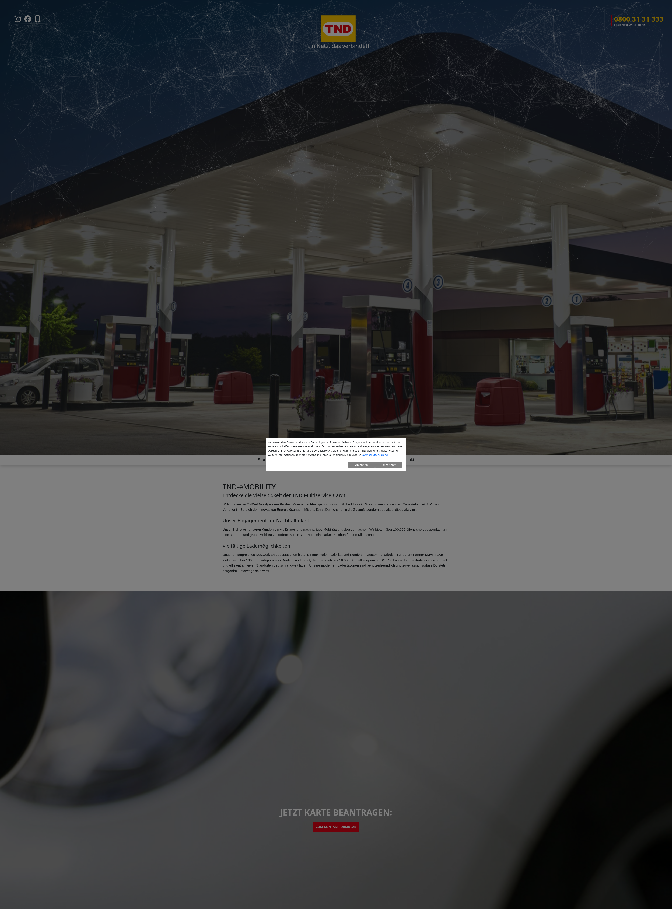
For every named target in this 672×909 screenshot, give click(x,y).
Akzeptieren (389, 465)
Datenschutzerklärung (375, 454)
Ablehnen (361, 465)
